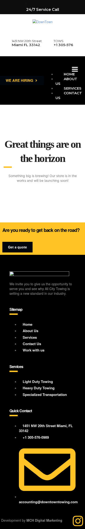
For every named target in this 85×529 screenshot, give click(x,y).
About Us (66, 81)
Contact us (68, 95)
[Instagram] (78, 521)
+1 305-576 (63, 45)
